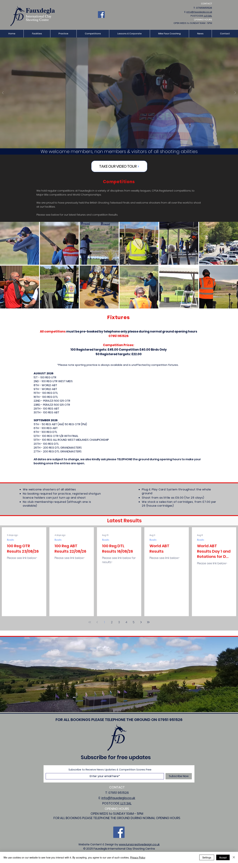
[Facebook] (101, 14)
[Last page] (148, 622)
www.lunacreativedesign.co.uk (139, 844)
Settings (206, 857)
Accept (223, 857)
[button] (63, 33)
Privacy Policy (137, 857)
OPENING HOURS (203, 19)
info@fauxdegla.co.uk (199, 12)
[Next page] (141, 622)
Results (10, 539)
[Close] (234, 857)
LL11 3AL (208, 15)
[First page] (90, 622)
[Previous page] (97, 622)
